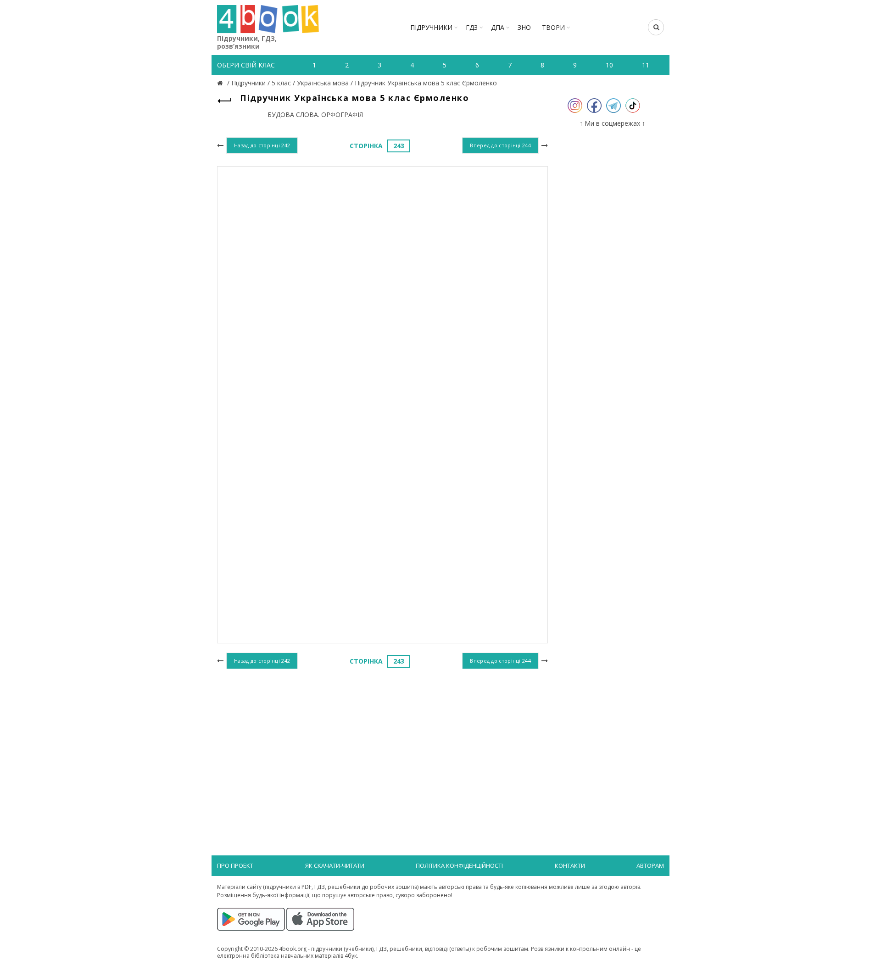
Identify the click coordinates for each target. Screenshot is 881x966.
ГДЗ (472, 27)
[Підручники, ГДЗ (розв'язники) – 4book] (221, 82)
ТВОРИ (553, 27)
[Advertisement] (382, 746)
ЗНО (524, 27)
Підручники (431, 27)
